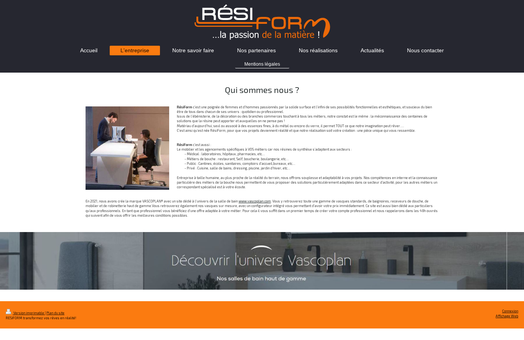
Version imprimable (29, 313)
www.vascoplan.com (255, 201)
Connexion (510, 311)
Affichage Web (507, 316)
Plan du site (55, 313)
